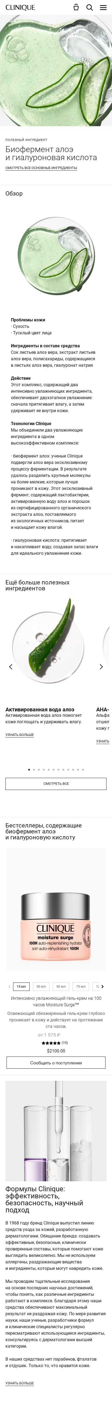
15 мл (21, 986)
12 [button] (83, 770)
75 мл (81, 986)
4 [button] (44, 770)
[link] (56, 909)
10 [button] (73, 770)
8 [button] (63, 770)
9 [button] (68, 770)
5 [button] (49, 770)
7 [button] (58, 770)
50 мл (61, 986)
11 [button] (78, 770)
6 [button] (53, 770)
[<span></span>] (103, 7)
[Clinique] (20, 8)
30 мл (41, 986)
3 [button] (39, 770)
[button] (77, 7)
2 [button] (34, 770)
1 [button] (29, 770)
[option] (48, 668)
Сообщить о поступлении (56, 1062)
